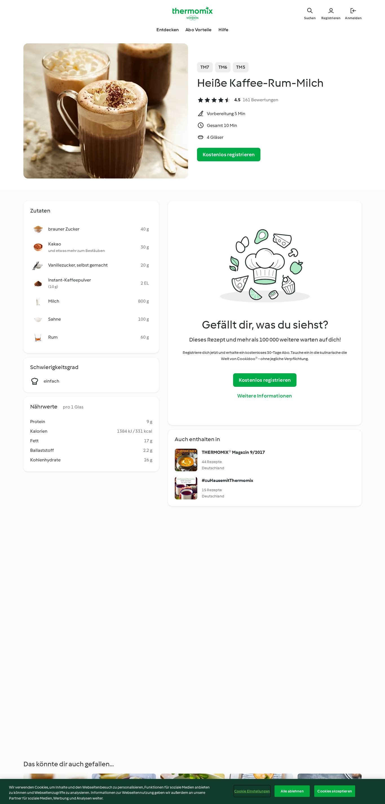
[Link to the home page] (192, 13)
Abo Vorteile (198, 29)
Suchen (310, 18)
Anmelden (353, 18)
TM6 (222, 67)
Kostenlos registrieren (229, 154)
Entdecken (167, 29)
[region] (192, 791)
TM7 (204, 67)
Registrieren (330, 18)
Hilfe (223, 29)
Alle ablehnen (292, 791)
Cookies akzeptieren (334, 791)
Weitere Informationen (264, 396)
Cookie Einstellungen (252, 791)
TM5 (240, 67)
